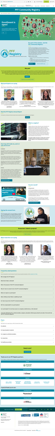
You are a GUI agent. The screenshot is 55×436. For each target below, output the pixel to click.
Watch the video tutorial (34, 203)
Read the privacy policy (7, 180)
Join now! (27, 77)
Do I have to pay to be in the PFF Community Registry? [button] (12, 300)
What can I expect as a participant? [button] (8, 292)
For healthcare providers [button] (6, 342)
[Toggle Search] (53, 6)
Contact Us (2, 422)
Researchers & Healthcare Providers (29, 5)
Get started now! (27, 351)
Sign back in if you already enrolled (27, 80)
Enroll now (32, 64)
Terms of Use (34, 430)
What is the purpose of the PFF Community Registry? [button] (12, 284)
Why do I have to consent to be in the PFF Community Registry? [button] (14, 288)
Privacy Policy (29, 430)
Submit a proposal (27, 234)
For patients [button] (3, 326)
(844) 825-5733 (10, 1)
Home (2, 13)
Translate (38, 430)
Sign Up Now (18, 409)
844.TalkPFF (4, 419)
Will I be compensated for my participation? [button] (10, 304)
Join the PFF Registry (39, 1)
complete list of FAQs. (34, 274)
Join (4, 33)
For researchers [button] (4, 338)
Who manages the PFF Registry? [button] (8, 276)
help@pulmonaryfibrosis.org (5, 420)
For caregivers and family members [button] (8, 334)
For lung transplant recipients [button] (7, 330)
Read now (27, 117)
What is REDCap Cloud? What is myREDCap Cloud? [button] (11, 296)
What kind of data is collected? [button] (7, 280)
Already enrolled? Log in (42, 64)
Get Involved (5, 13)
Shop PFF (52, 1)
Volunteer (9, 13)
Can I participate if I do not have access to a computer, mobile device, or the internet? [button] (19, 309)
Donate (47, 2)
